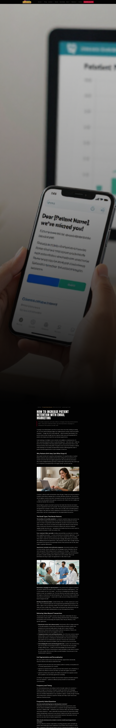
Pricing (45, 1)
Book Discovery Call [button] (88, 1)
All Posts (39, 407)
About (67, 1)
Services (39, 1)
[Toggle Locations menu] (53, 1)
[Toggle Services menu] (42, 1)
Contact (80, 1)
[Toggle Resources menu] (76, 1)
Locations (50, 1)
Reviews (56, 1)
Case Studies (62, 1)
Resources (74, 1)
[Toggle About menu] (69, 1)
